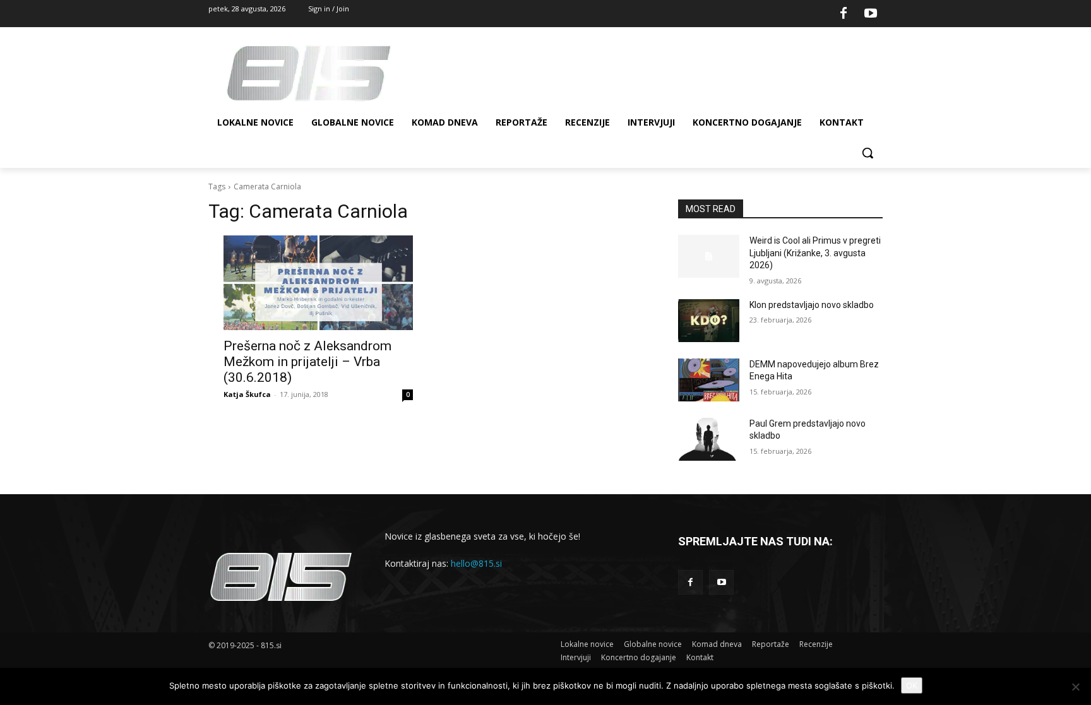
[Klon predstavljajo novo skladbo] (708, 320)
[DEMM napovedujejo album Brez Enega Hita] (708, 379)
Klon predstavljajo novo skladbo (811, 305)
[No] (1075, 686)
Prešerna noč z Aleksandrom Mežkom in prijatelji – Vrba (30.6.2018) (307, 361)
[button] (867, 153)
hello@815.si (476, 563)
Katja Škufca (247, 394)
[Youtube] (871, 14)
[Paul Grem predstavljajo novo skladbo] (708, 439)
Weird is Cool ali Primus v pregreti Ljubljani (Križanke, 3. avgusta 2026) (815, 252)
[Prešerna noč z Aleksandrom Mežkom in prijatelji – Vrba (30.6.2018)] (318, 282)
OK (911, 685)
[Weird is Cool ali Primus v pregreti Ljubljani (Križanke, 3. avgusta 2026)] (708, 256)
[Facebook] (844, 14)
